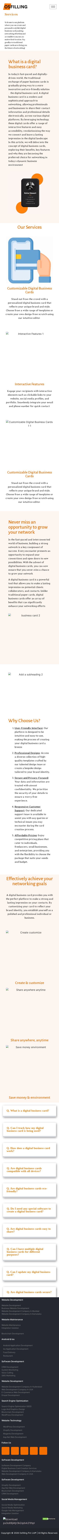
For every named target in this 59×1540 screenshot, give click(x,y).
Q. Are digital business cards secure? (29, 1292)
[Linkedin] (5, 1451)
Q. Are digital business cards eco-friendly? (27, 1190)
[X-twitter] (24, 1451)
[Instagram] (15, 1451)
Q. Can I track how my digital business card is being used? (25, 1129)
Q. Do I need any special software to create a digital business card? (29, 1210)
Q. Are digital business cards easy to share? (29, 1230)
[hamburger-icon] (53, 6)
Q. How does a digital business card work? (28, 1150)
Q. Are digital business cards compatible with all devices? (24, 1170)
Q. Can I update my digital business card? (28, 1273)
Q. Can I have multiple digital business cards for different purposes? (25, 1251)
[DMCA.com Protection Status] (49, 1519)
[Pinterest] (34, 1451)
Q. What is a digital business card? (28, 1110)
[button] (29, 1111)
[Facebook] (43, 1451)
